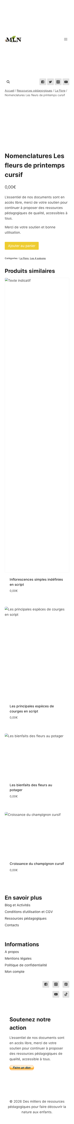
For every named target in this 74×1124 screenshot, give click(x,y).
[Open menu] (65, 39)
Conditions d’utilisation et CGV (29, 912)
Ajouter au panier (21, 246)
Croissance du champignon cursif (37, 864)
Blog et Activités (17, 905)
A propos (12, 952)
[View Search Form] (8, 81)
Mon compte (14, 972)
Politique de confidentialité (26, 965)
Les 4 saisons (38, 258)
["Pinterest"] (66, 984)
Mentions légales (18, 958)
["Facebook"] (42, 81)
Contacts (12, 925)
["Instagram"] (58, 81)
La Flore (24, 258)
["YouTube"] (66, 81)
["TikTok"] (66, 994)
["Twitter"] (50, 81)
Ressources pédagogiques (26, 918)
